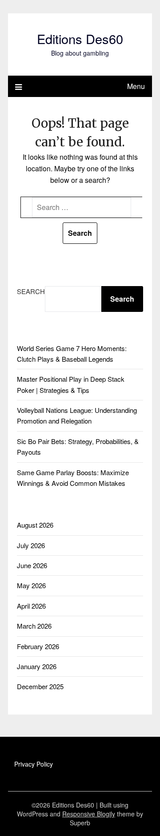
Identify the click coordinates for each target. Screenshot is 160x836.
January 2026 (36, 666)
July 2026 (31, 545)
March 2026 (34, 625)
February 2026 (38, 646)
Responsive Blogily (88, 813)
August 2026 (35, 524)
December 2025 (40, 686)
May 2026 (31, 585)
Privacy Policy (33, 763)
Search (31, 291)
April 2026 (31, 605)
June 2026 (32, 565)
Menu (136, 86)
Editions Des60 (80, 38)
